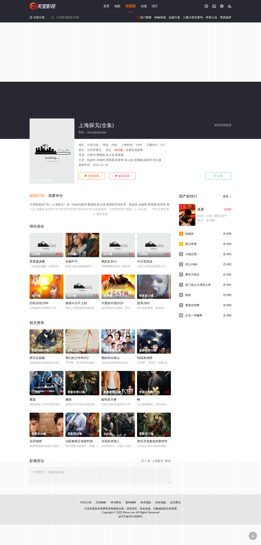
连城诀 (189, 233)
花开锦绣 (36, 441)
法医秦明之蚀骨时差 (79, 441)
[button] (39, 196)
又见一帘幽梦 (193, 315)
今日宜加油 (144, 261)
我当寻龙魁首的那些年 (152, 441)
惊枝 (188, 295)
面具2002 (143, 303)
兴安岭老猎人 (110, 441)
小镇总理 (191, 254)
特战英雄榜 (144, 358)
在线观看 (91, 176)
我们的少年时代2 (76, 358)
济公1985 (191, 264)
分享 (218, 176)
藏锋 (68, 399)
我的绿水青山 (110, 358)
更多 (227, 196)
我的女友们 (109, 261)
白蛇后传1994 (39, 303)
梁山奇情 (191, 244)
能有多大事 (109, 399)
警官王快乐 (192, 274)
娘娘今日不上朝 (76, 303)
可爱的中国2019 (112, 303)
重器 (33, 399)
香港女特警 (192, 305)
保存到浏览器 (222, 125)
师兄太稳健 (37, 358)
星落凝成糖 (37, 261)
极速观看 (122, 176)
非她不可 (71, 261)
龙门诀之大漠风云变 (198, 284)
